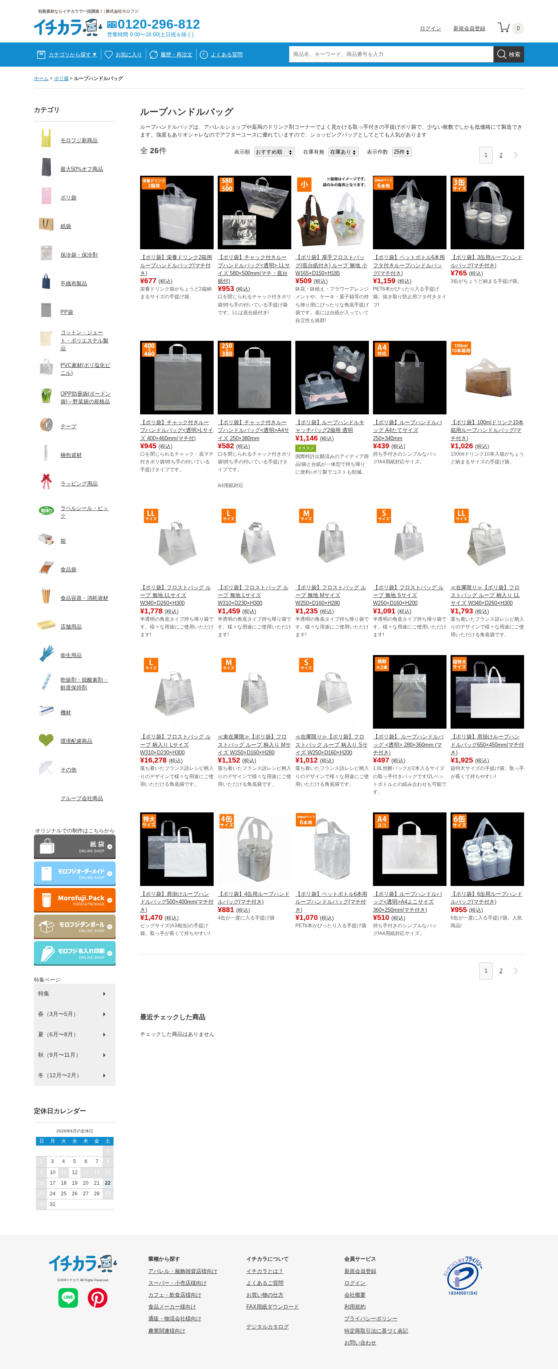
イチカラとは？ (264, 1271)
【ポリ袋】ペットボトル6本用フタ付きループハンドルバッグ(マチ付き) (409, 265)
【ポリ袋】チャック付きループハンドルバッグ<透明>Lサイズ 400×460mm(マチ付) (176, 430)
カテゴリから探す (73, 54)
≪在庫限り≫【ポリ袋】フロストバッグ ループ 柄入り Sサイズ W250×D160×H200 (331, 744)
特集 (43, 993)
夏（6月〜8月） (58, 1034)
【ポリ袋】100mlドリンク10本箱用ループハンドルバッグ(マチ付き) (487, 430)
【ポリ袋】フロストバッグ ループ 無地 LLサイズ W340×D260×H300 (175, 595)
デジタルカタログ (267, 1327)
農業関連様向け (166, 1331)
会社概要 (355, 1295)
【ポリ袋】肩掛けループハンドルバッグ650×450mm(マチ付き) (487, 744)
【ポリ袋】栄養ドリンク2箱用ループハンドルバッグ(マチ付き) (176, 265)
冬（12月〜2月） (60, 1075)
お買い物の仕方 (264, 1295)
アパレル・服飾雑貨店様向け (182, 1271)
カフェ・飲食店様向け (174, 1295)
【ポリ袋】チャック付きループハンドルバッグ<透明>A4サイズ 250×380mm (253, 430)
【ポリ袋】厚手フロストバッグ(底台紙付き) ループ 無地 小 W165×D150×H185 (331, 265)
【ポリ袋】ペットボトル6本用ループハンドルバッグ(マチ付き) (331, 902)
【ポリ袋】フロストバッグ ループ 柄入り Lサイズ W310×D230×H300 (175, 744)
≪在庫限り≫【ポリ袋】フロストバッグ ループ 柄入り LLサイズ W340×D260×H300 (485, 595)
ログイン (430, 28)
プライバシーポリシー (370, 1318)
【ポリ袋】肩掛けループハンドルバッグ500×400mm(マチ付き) (177, 902)
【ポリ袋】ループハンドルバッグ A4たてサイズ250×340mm (407, 430)
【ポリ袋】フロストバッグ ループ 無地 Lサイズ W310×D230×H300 (253, 595)
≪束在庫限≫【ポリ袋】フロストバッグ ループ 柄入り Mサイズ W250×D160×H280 (254, 744)
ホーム (41, 78)
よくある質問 (227, 54)
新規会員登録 (469, 28)
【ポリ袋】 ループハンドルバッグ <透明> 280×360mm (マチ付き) (408, 744)
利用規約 (355, 1307)
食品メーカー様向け (172, 1307)
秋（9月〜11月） (59, 1054)
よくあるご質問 (264, 1283)
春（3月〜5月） (58, 1014)
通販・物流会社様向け (174, 1318)
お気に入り (129, 54)
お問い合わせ (360, 1343)
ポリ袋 (61, 78)
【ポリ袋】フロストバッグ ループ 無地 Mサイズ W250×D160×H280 (330, 595)
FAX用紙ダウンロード (272, 1307)
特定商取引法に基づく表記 (376, 1331)
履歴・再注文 (176, 54)
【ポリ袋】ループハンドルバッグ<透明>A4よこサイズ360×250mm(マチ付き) (407, 902)
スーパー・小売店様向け (177, 1283)
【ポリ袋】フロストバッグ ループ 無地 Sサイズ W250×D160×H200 (408, 595)
